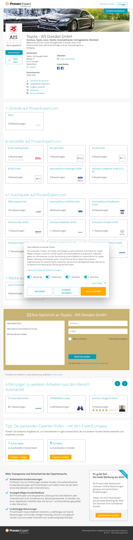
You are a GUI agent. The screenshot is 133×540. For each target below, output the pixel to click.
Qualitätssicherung (104, 530)
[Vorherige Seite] (117, 383)
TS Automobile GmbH (18, 398)
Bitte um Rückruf (80, 338)
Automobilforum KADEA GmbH (65, 201)
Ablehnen (40, 291)
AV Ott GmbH (98, 148)
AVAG (10, 115)
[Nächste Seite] (125, 383)
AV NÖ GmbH (14, 168)
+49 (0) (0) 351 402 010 (39, 80)
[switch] (48, 277)
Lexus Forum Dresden (18, 284)
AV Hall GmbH (56, 148)
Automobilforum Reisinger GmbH (66, 168)
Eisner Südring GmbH (18, 148)
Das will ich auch (107, 3)
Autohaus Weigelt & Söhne (105, 398)
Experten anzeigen (19, 456)
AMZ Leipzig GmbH (17, 201)
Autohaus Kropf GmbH (18, 242)
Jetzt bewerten (14, 52)
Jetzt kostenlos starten (108, 515)
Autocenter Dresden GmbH (105, 222)
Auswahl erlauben (67, 291)
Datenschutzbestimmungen (49, 270)
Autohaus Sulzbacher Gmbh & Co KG (108, 170)
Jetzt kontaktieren (116, 10)
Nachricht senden (82, 356)
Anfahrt (33, 67)
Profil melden (58, 374)
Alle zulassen (93, 291)
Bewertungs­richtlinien (89, 530)
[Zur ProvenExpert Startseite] (18, 5)
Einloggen (122, 4)
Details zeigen (97, 283)
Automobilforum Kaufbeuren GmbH (105, 203)
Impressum (31, 270)
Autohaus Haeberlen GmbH (63, 222)
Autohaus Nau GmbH (18, 222)
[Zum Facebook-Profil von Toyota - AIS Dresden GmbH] (59, 69)
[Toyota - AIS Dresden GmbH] (14, 32)
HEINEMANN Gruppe (60, 398)
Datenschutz (115, 530)
